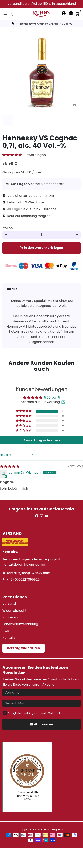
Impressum (11, 617)
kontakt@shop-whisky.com (28, 573)
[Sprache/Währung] (71, 13)
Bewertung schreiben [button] (41, 440)
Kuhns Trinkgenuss (52, 829)
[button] (12, 155)
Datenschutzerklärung (20, 624)
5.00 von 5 (52, 397)
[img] (9, 466)
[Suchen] (11, 14)
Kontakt (8, 637)
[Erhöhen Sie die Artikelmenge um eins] (77, 235)
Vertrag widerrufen (23, 648)
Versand (9, 603)
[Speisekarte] (5, 14)
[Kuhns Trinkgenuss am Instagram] (41, 516)
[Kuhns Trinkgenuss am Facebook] (36, 516)
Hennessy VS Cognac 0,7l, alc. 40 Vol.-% (46, 23)
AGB (5, 630)
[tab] (41, 289)
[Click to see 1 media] (7, 120)
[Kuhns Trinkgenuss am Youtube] (46, 516)
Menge (7, 227)
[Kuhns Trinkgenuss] (13, 24)
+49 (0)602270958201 (23, 579)
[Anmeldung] (63, 13)
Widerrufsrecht (14, 610)
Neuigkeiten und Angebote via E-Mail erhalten (36, 713)
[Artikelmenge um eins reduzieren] (6, 235)
